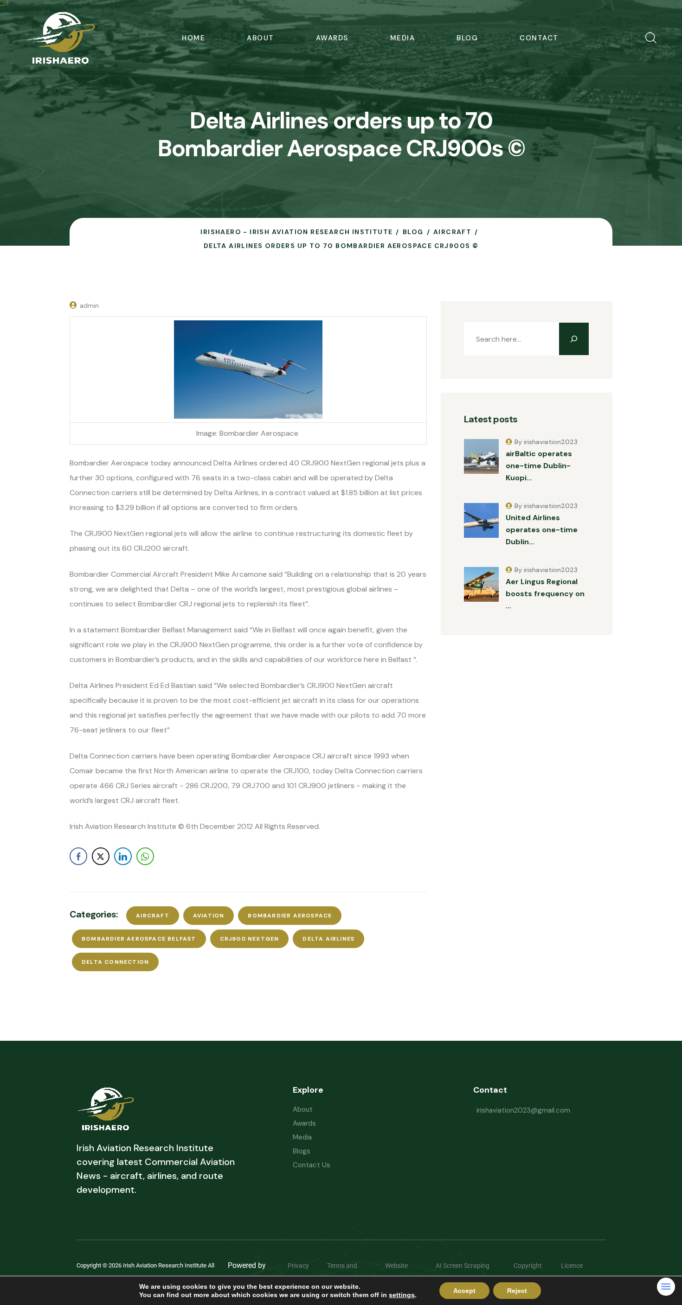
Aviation (209, 915)
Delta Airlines (328, 938)
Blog (467, 38)
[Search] (574, 339)
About (260, 38)
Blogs (301, 1151)
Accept (464, 1290)
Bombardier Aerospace (290, 915)
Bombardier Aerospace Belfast (139, 938)
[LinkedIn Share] (123, 856)
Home (193, 38)
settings (402, 1295)
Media (402, 38)
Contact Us (311, 1165)
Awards (332, 38)
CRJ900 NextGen (249, 938)
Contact (539, 38)
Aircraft (152, 915)
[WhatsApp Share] (145, 856)
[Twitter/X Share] (100, 856)
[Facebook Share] (78, 856)
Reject (517, 1290)
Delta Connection (115, 962)
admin (89, 305)
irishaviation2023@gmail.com (523, 1110)
